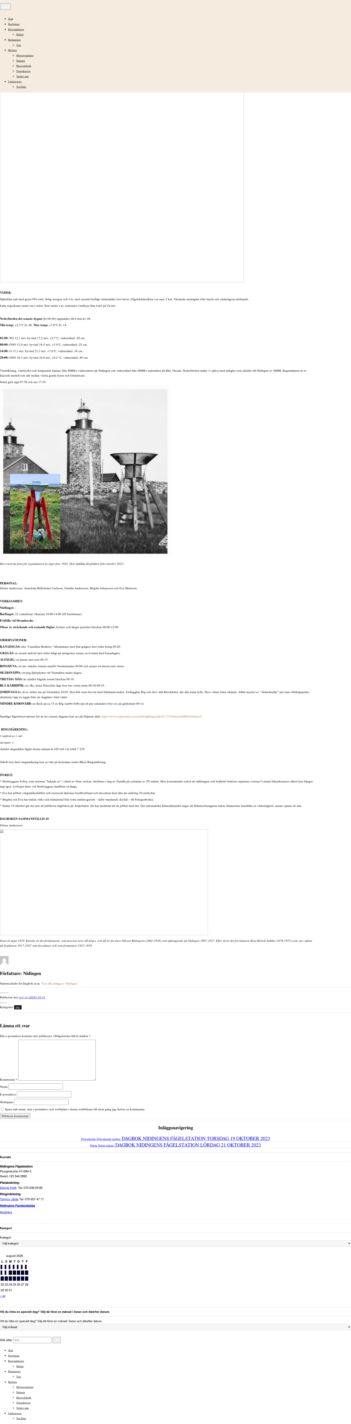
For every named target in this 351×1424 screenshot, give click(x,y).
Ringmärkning (16, 29)
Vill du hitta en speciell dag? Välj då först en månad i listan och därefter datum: (51, 1321)
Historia (12, 50)
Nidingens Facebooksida (17, 1205)
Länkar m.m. (15, 81)
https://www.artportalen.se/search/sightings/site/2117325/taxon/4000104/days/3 (152, 716)
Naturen (20, 60)
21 (26, 1278)
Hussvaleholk (23, 66)
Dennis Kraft (8, 1187)
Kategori (5, 1237)
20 (22, 1278)
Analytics (6, 1212)
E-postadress (8, 1094)
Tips (18, 45)
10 (10, 1273)
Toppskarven (23, 71)
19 (18, 1278)
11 (14, 1273)
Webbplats (6, 1102)
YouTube (21, 87)
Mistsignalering (25, 55)
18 (14, 1278)
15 (2, 1278)
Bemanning (14, 40)
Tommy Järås (9, 1199)
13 (22, 1273)
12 (18, 1273)
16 (6, 1278)
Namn (4, 1086)
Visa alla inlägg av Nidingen (59, 983)
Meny (5, 6)
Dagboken (14, 24)
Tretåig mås (22, 76)
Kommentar (8, 1079)
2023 (17, 1007)
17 (10, 1278)
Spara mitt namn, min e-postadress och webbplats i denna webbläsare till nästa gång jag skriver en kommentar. (75, 1109)
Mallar (20, 34)
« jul (2, 1296)
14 (26, 1273)
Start (10, 19)
